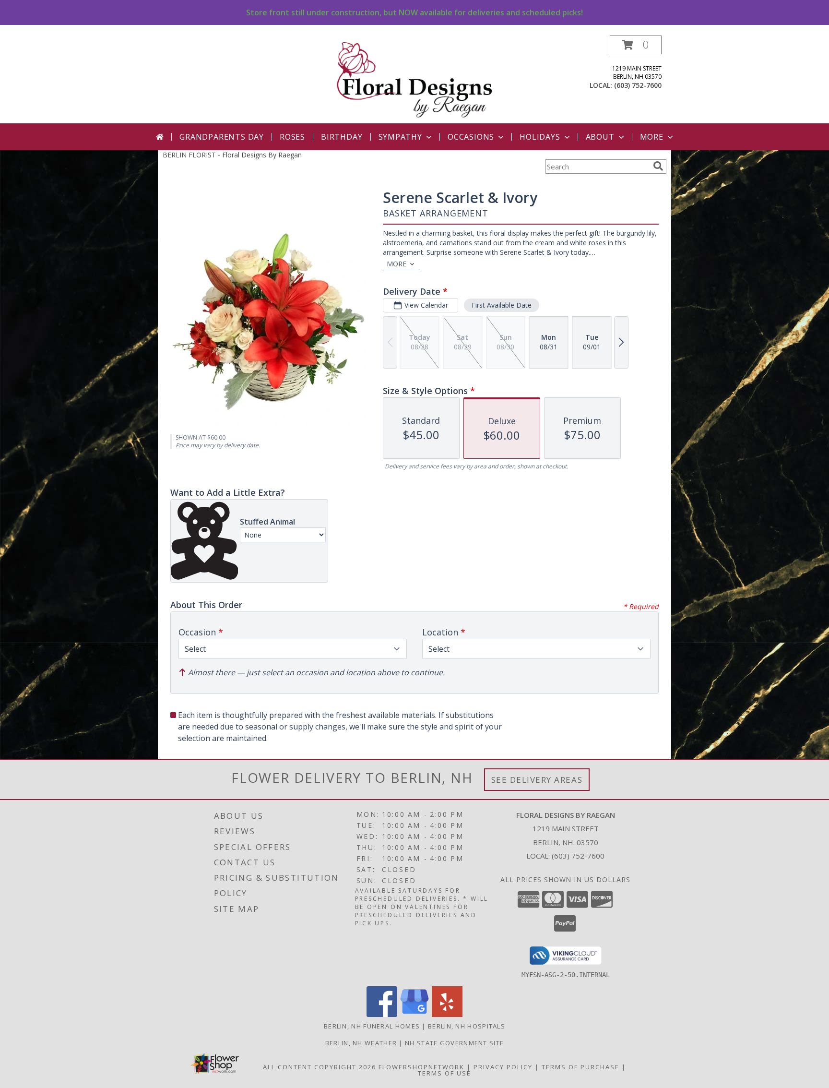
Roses (292, 137)
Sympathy (400, 137)
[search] (658, 166)
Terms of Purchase (580, 1067)
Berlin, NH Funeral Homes (372, 1026)
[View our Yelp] (447, 1014)
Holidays (540, 137)
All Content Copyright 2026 (319, 1067)
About (600, 137)
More (651, 137)
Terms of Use (444, 1073)
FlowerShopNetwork (421, 1067)
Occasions (471, 137)
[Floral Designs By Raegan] (415, 79)
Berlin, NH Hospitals (466, 1026)
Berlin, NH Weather (361, 1043)
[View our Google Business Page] (414, 1014)
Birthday (341, 137)
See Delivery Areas (537, 779)
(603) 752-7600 (638, 85)
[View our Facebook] (382, 1014)
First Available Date (502, 305)
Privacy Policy (503, 1067)
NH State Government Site (454, 1043)
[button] (636, 45)
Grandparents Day (221, 137)
